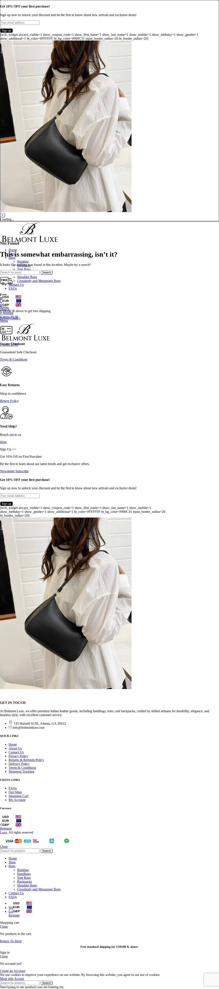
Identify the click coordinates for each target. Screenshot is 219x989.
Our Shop (15, 792)
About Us (15, 748)
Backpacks (24, 881)
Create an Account (12, 971)
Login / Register (14, 913)
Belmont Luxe (6, 830)
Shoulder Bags (27, 277)
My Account (17, 800)
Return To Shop (11, 941)
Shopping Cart (18, 796)
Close (4, 846)
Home (13, 744)
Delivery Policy (19, 764)
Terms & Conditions (13, 359)
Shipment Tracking (21, 771)
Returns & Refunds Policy (26, 760)
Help (3, 442)
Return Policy (9, 401)
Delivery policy (10, 318)
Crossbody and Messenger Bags (39, 281)
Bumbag (23, 261)
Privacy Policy (18, 756)
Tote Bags (24, 269)
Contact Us (16, 752)
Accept (19, 978)
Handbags (24, 874)
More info (6, 978)
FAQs (13, 788)
